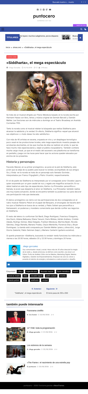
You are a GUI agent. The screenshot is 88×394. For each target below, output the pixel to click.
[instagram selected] (40, 9)
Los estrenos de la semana (39, 345)
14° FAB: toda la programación (41, 328)
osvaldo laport (36, 276)
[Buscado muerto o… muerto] (61, 37)
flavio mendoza (63, 271)
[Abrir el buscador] (81, 29)
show (25, 280)
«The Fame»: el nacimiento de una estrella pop (48, 362)
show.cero (12, 57)
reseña (63, 276)
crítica (20, 271)
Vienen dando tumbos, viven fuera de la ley (58, 2)
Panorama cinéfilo (35, 310)
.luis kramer (33, 314)
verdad (45, 280)
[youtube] (50, 9)
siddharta (34, 280)
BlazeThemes (59, 385)
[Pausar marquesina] (80, 37)
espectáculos (31, 271)
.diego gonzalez (14, 67)
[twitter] (43, 9)
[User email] (9, 265)
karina (75, 271)
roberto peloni (13, 280)
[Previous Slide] (81, 2)
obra (25, 276)
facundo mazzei (47, 271)
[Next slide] (85, 2)
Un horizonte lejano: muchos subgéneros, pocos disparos (30, 36)
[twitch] (46, 9)
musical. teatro (14, 276)
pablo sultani (51, 276)
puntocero (44, 15)
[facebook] (37, 9)
